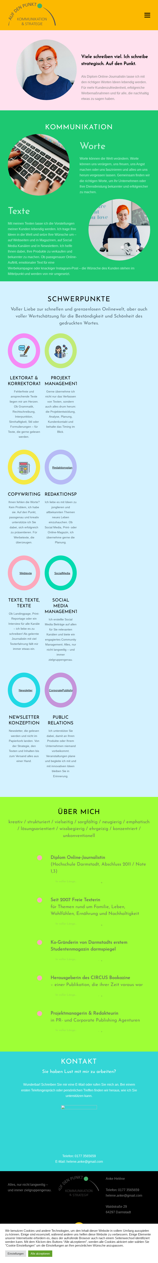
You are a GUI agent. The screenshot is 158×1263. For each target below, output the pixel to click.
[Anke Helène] (32, 24)
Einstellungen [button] (16, 1253)
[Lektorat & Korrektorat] (24, 350)
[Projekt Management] (61, 350)
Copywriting (24, 494)
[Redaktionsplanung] (61, 467)
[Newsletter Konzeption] (24, 690)
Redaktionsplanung (70, 494)
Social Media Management (61, 606)
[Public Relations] (61, 690)
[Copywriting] (24, 467)
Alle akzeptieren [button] (40, 1253)
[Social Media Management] (61, 572)
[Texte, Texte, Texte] (24, 572)
